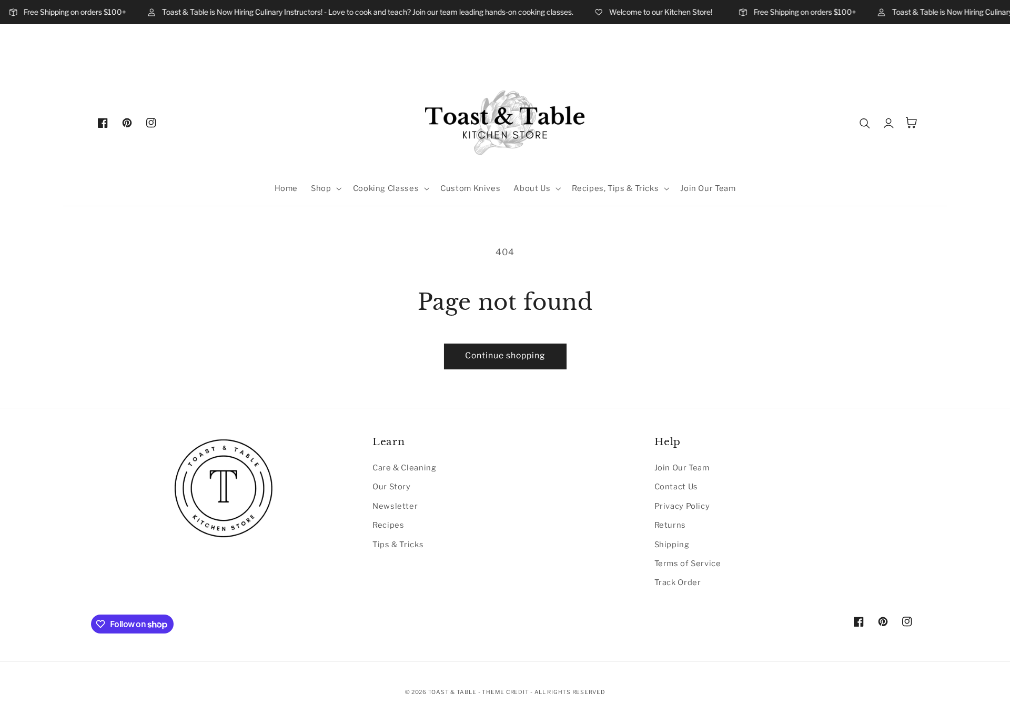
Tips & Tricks (397, 544)
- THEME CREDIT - (506, 692)
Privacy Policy (682, 506)
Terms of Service (687, 563)
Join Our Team (682, 467)
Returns (670, 525)
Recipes (388, 525)
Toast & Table (452, 692)
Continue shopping (505, 355)
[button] (325, 188)
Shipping (672, 544)
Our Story (391, 486)
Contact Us (676, 486)
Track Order (677, 582)
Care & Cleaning (404, 467)
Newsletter (395, 506)
